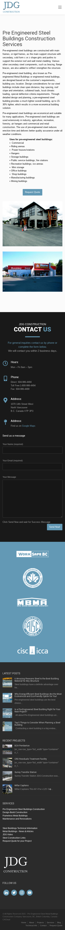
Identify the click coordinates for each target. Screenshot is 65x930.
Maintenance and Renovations (17, 819)
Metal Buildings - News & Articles (18, 831)
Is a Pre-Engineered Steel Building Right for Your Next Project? (37, 710)
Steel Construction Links (14, 838)
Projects (40, 922)
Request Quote (32, 192)
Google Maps (28, 426)
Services (50, 922)
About (31, 922)
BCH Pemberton (22, 745)
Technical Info (31, 925)
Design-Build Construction (15, 812)
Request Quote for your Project (17, 841)
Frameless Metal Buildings (15, 815)
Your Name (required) (13, 444)
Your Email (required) (13, 460)
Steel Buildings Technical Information (20, 828)
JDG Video (8, 834)
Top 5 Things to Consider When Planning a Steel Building (37, 723)
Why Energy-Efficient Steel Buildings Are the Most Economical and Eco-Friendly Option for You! (38, 695)
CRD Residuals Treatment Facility (31, 759)
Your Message (9, 477)
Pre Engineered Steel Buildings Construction (24, 809)
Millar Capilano (22, 785)
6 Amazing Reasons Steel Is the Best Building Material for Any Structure (37, 679)
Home (23, 922)
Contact (43, 925)
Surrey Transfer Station (26, 772)
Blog (59, 922)
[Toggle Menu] (59, 7)
